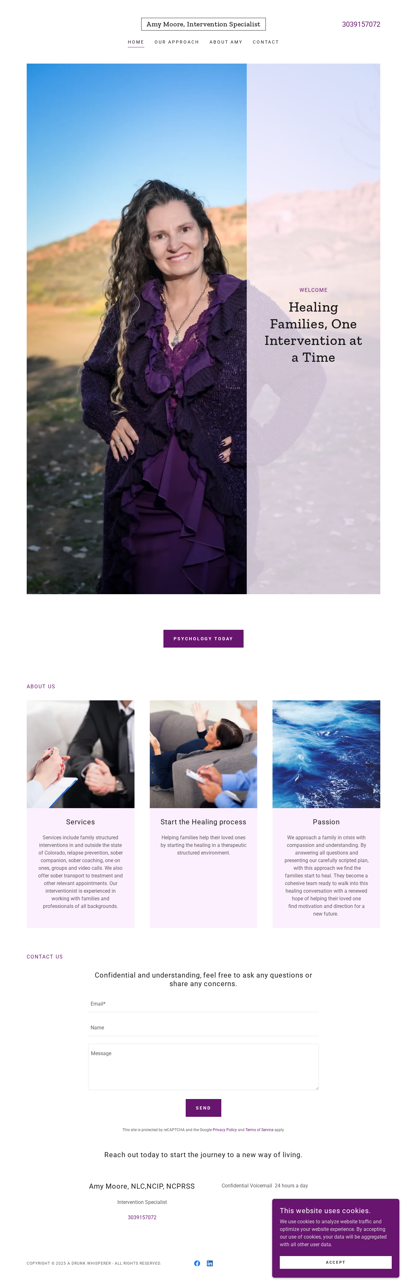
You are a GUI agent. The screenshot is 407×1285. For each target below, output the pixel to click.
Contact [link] (266, 42)
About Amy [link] (226, 42)
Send (203, 1107)
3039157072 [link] (361, 24)
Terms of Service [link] (259, 1130)
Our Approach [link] (177, 42)
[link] (203, 25)
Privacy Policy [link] (225, 1130)
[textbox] (203, 1004)
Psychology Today (204, 638)
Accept (335, 1262)
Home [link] (136, 42)
